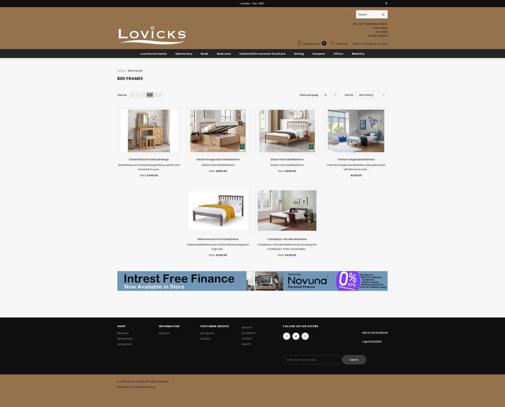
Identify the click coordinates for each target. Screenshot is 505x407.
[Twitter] (295, 336)
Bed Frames (135, 70)
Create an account (376, 43)
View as (122, 95)
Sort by (349, 95)
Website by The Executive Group (136, 387)
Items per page (309, 95)
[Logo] (151, 35)
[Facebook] (286, 336)
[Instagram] (305, 336)
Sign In (357, 43)
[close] (386, 4)
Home (120, 70)
